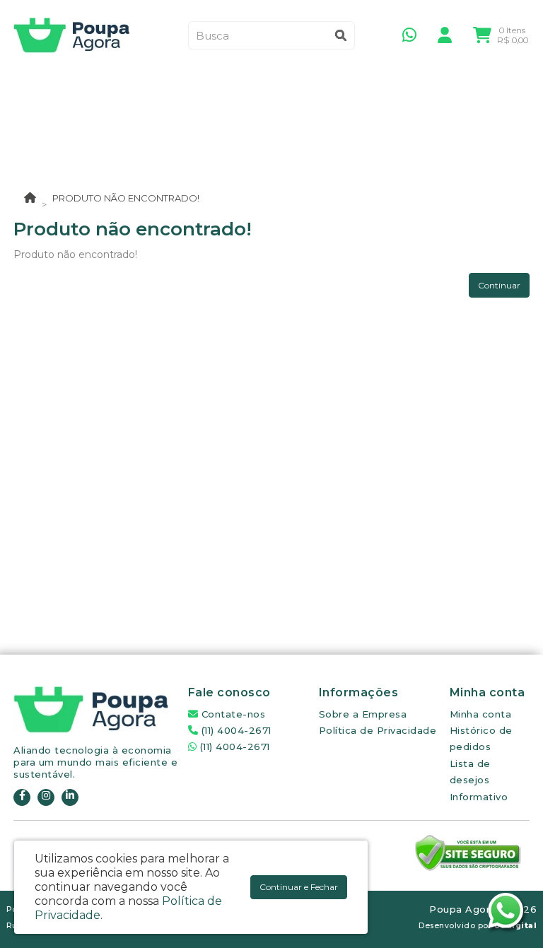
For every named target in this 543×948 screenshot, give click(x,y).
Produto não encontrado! (125, 198)
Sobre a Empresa (363, 714)
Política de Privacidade (378, 730)
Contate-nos (231, 714)
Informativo (479, 796)
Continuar (499, 285)
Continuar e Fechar (298, 887)
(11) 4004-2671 (235, 730)
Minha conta (481, 714)
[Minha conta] (445, 34)
